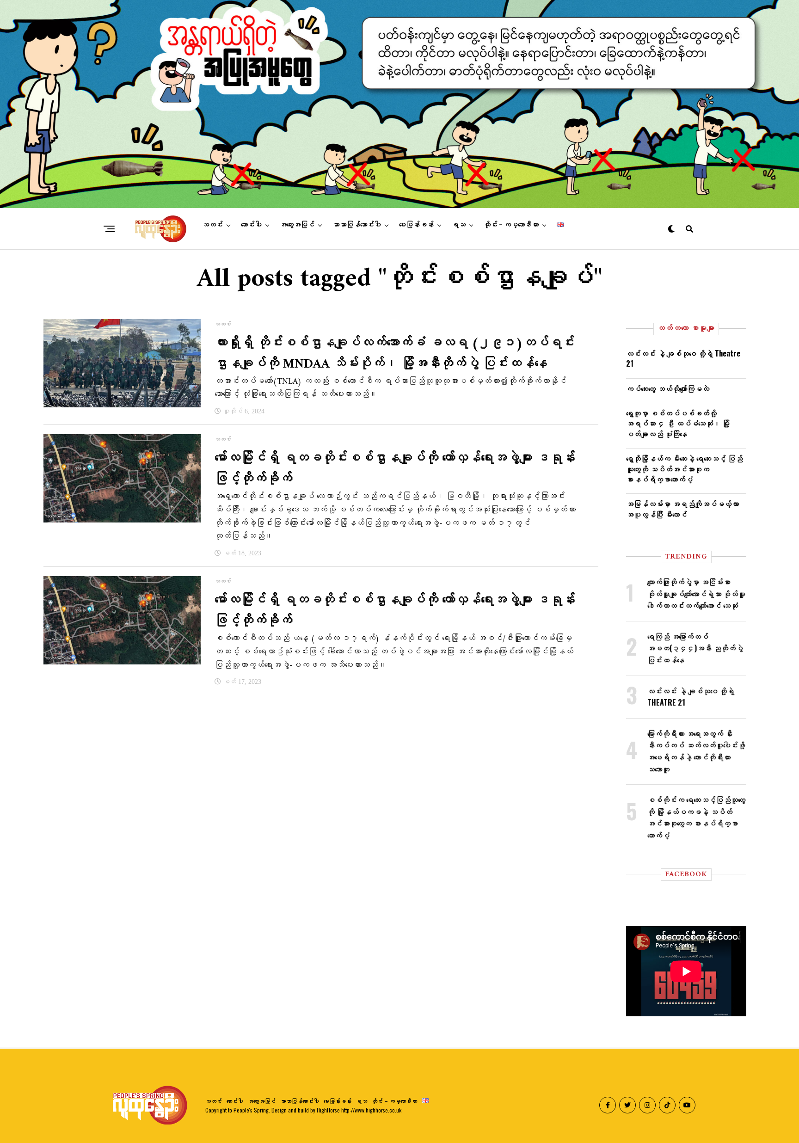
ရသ (459, 225)
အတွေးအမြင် (297, 225)
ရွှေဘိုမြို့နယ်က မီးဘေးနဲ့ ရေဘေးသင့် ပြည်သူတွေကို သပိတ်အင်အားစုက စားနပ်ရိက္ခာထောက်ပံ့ (684, 469)
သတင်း (212, 225)
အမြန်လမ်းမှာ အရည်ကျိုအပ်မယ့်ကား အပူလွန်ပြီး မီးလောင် (682, 508)
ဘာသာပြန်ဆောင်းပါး (356, 225)
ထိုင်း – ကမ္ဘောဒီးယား (511, 225)
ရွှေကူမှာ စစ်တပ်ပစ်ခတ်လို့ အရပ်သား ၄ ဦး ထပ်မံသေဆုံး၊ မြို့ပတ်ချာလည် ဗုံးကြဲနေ (678, 423)
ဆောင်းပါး (251, 225)
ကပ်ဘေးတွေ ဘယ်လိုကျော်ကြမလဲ (667, 388)
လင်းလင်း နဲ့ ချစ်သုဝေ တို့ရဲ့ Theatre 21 (683, 358)
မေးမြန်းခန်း (416, 225)
